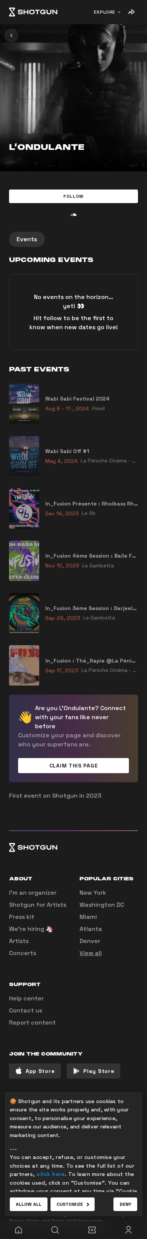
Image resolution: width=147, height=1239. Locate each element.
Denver (90, 941)
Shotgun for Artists (37, 905)
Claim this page (73, 765)
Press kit (21, 917)
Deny (125, 1204)
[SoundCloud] (73, 214)
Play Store (98, 1071)
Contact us (25, 1010)
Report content (32, 1022)
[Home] (33, 12)
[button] (73, 196)
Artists (19, 941)
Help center (26, 998)
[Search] (55, 1230)
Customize (70, 1204)
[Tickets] (92, 1230)
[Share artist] (131, 12)
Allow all (28, 1204)
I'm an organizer (33, 893)
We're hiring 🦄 (31, 929)
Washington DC (102, 905)
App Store (40, 1071)
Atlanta (91, 929)
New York (93, 893)
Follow (73, 196)
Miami (88, 917)
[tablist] (73, 239)
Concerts (22, 953)
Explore (104, 12)
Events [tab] (27, 239)
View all (91, 953)
